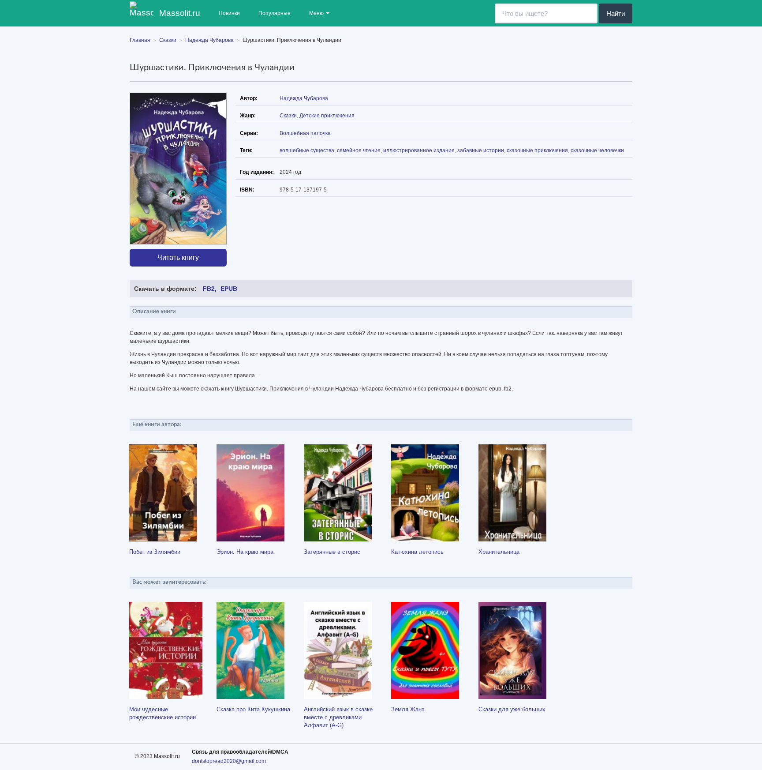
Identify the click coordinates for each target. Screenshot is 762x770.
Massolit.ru (178, 13)
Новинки (229, 13)
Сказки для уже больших (511, 709)
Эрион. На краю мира (245, 551)
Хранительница (498, 551)
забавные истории (480, 150)
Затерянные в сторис (332, 551)
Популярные (274, 13)
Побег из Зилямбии (154, 551)
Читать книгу (178, 257)
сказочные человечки (597, 150)
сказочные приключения (537, 150)
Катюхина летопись (417, 551)
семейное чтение (359, 150)
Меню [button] (317, 13)
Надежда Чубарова (304, 98)
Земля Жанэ (408, 709)
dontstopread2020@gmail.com (229, 761)
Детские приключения (327, 116)
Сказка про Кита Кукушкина (253, 709)
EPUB (228, 288)
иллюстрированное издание (419, 150)
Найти (615, 13)
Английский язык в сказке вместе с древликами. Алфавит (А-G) (338, 717)
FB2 (209, 288)
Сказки (288, 116)
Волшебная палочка (305, 133)
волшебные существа (307, 150)
